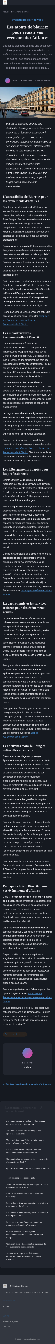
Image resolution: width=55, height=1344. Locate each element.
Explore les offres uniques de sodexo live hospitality (24, 1195)
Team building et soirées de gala (20, 1178)
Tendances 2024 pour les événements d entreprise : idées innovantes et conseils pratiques (23, 1256)
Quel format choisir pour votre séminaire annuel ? (27, 1170)
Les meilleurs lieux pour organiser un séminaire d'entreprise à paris (27, 1214)
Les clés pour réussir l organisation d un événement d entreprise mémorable (23, 1151)
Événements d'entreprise (21, 12)
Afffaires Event (19, 1286)
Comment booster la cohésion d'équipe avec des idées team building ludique (25, 1122)
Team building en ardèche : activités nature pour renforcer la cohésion (25, 1141)
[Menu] (49, 2)
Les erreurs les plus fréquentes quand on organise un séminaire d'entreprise (24, 1223)
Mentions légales (10, 1321)
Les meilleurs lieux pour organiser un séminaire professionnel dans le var (27, 1204)
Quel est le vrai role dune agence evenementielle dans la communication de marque (24, 1234)
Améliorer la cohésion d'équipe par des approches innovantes (23, 1132)
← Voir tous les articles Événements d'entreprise (27, 1084)
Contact (6, 1326)
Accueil (6, 12)
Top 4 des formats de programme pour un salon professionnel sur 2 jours (27, 1185)
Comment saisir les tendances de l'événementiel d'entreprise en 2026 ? (27, 1160)
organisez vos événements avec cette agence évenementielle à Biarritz (26, 320)
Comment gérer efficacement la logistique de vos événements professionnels (26, 1245)
